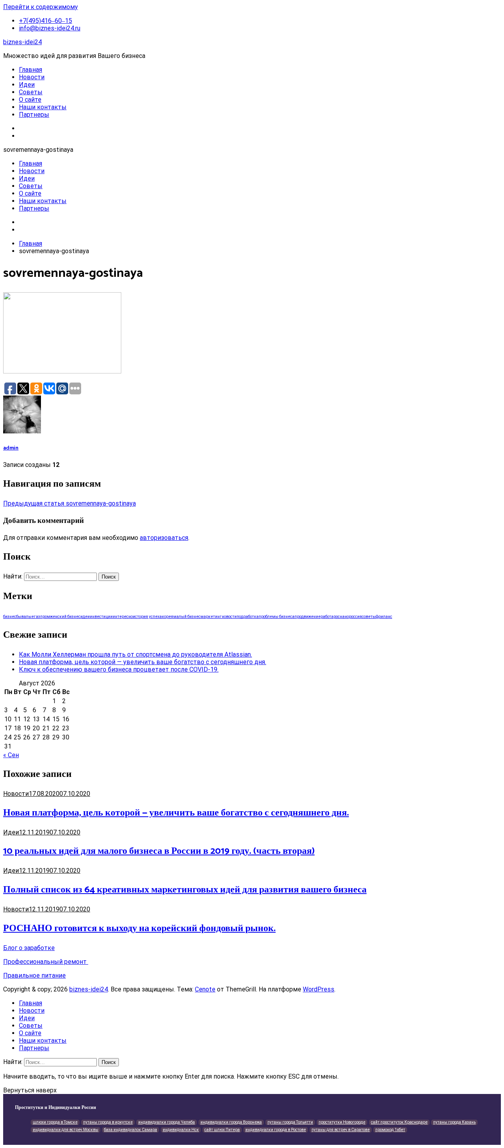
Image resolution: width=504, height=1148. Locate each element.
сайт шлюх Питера (222, 1129)
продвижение (308, 616)
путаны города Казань (454, 1122)
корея (167, 616)
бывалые (25, 616)
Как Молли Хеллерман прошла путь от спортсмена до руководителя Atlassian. (135, 654)
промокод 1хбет (390, 1129)
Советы (31, 92)
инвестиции (101, 616)
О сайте (30, 99)
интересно (123, 616)
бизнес (9, 616)
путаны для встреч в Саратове (340, 1129)
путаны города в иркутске (108, 1122)
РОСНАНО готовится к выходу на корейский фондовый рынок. (139, 928)
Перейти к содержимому (40, 7)
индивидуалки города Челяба (166, 1122)
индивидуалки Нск (181, 1129)
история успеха (147, 616)
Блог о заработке (29, 948)
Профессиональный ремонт (45, 961)
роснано (341, 616)
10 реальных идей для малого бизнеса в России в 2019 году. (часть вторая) (159, 851)
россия (355, 616)
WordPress (318, 989)
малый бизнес (186, 616)
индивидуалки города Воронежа (231, 1122)
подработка (248, 616)
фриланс (384, 616)
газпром (42, 616)
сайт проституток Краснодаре (399, 1122)
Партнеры (34, 114)
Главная (30, 69)
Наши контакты (43, 107)
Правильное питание (34, 975)
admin (11, 448)
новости (229, 616)
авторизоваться (164, 537)
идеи (85, 616)
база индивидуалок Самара (130, 1129)
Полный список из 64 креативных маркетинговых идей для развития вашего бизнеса (185, 890)
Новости (31, 77)
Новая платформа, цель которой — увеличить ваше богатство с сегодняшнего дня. (142, 662)
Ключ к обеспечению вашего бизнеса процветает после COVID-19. (119, 669)
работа (327, 616)
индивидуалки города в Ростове (275, 1129)
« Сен (11, 755)
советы (369, 616)
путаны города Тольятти (290, 1122)
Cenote (205, 989)
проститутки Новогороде (342, 1122)
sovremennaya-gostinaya (69, 503)
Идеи (27, 84)
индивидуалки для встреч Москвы (65, 1129)
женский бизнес (65, 616)
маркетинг (211, 616)
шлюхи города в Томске (55, 1122)
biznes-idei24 (22, 42)
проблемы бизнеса (277, 616)
